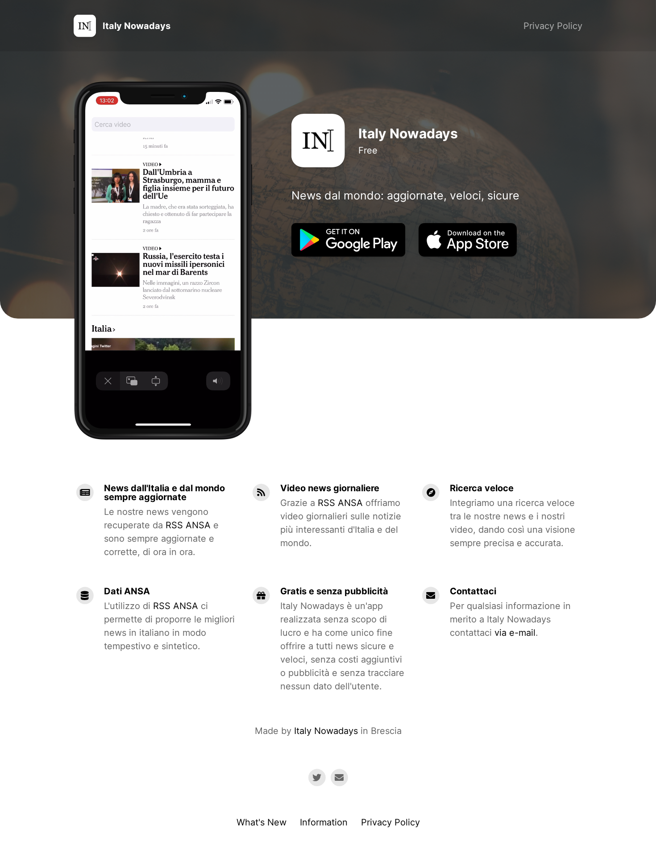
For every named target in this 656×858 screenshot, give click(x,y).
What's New (261, 822)
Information (324, 822)
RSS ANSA (188, 525)
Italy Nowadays (326, 730)
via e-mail (515, 632)
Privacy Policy (552, 26)
